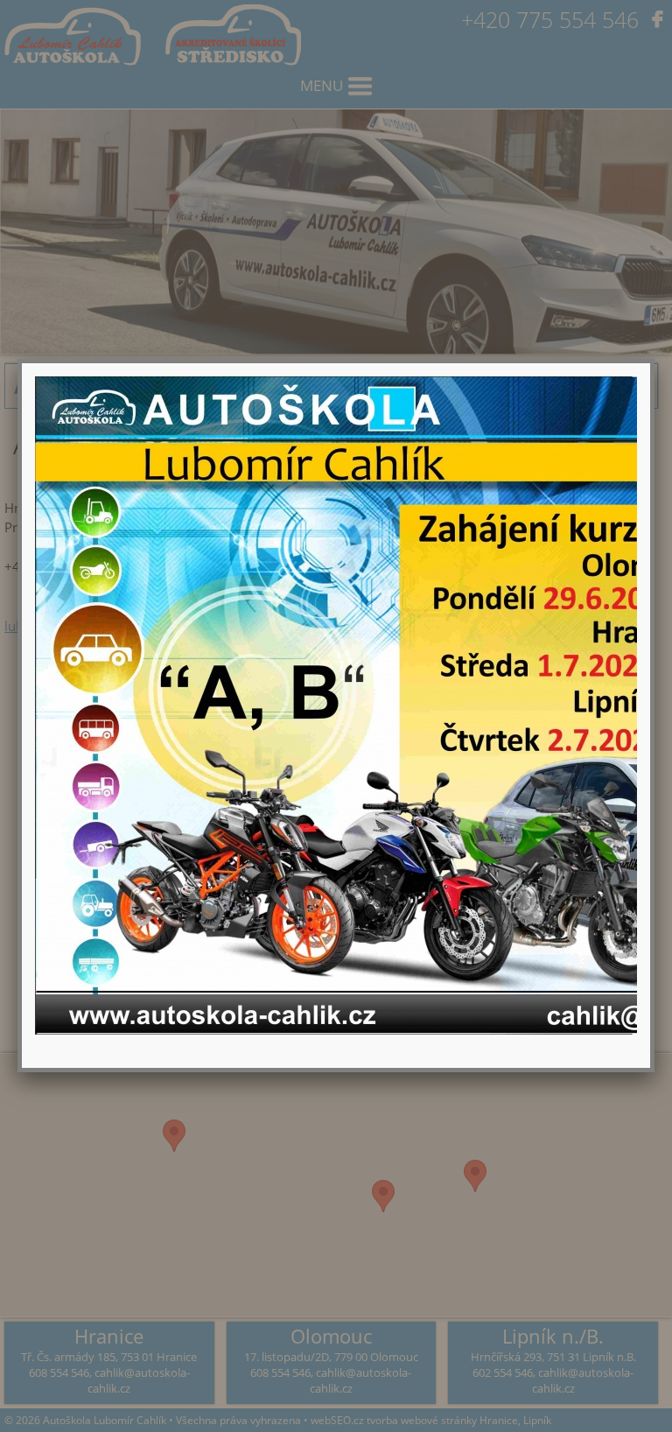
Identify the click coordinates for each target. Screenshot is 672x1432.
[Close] (650, 363)
